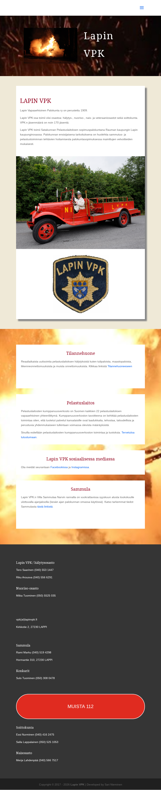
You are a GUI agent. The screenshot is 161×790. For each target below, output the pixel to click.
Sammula (80, 489)
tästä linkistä (45, 506)
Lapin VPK (77, 784)
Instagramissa (80, 467)
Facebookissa (59, 467)
